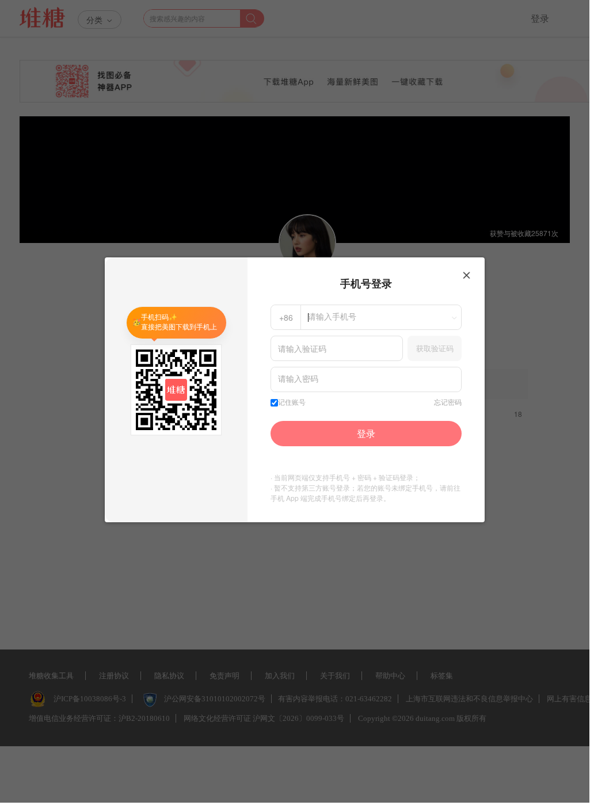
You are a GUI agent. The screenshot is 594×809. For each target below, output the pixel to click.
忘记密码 (448, 402)
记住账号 (292, 402)
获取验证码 (435, 348)
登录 (366, 433)
